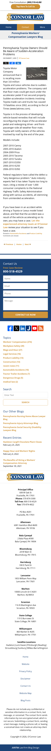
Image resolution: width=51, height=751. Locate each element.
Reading (42, 645)
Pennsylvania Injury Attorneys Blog (20, 423)
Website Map (25, 693)
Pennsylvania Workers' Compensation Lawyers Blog (25, 17)
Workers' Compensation (17, 342)
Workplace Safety (13, 346)
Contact (25, 27)
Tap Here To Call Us (25, 6)
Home (8, 27)
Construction (11, 361)
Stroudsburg (11, 648)
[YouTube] (34, 328)
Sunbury (22, 648)
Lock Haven (20, 645)
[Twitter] (16, 328)
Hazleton (10, 645)
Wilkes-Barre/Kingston (37, 648)
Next (28, 244)
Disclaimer (25, 678)
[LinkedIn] (22, 328)
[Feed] (40, 328)
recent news (11, 365)
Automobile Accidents (18, 233)
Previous (8, 244)
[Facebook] (10, 328)
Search (25, 402)
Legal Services (12, 354)
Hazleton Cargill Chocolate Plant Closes (22, 442)
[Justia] (28, 328)
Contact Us (25, 686)
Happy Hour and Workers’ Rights (19, 451)
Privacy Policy (25, 671)
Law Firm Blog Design (25, 747)
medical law (10, 381)
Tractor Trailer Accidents (16, 373)
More (42, 27)
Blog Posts (25, 700)
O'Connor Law (34, 736)
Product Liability (36, 233)
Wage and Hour (12, 350)
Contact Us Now (25, 314)
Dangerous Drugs (13, 377)
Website (25, 664)
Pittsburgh (32, 645)
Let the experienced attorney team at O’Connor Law (25, 224)
